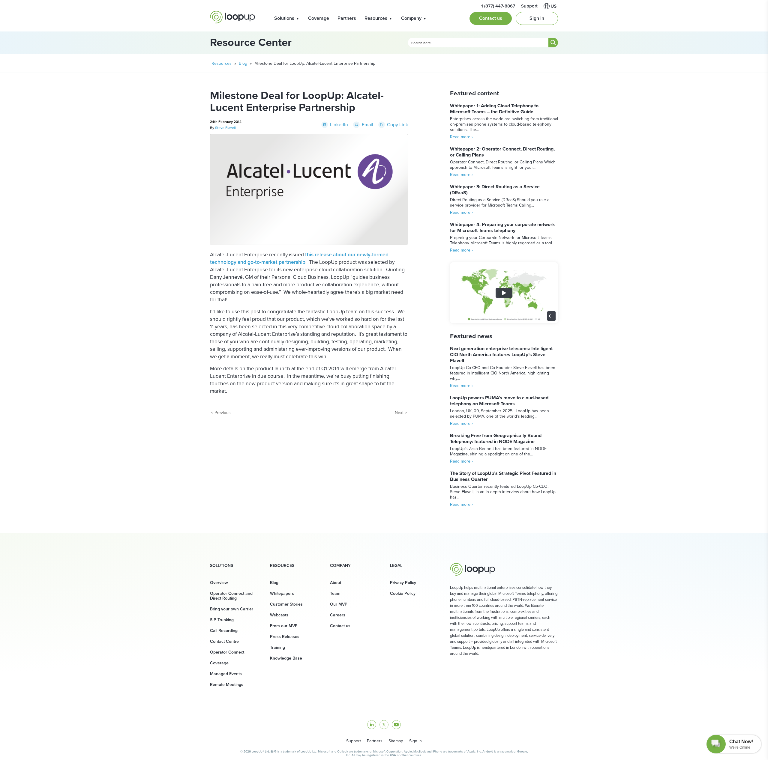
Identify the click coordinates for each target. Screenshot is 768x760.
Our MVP (338, 604)
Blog (243, 63)
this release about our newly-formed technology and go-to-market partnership (299, 258)
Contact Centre (224, 641)
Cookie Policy (403, 593)
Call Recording (224, 630)
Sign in (537, 18)
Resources (375, 18)
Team (335, 593)
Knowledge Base (286, 658)
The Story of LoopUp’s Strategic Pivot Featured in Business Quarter (503, 476)
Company (411, 18)
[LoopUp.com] (232, 17)
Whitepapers (282, 593)
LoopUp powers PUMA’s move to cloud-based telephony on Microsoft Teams (499, 400)
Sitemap (395, 741)
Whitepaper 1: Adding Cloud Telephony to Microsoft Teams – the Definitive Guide (494, 108)
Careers (337, 615)
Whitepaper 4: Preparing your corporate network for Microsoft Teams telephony (502, 227)
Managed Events (226, 674)
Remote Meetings (226, 684)
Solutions (284, 18)
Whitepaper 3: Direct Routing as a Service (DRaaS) (495, 189)
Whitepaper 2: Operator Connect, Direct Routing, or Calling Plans (502, 151)
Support (353, 741)
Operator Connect (227, 652)
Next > (401, 413)
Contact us (490, 18)
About (335, 583)
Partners (347, 18)
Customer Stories (286, 604)
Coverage (318, 18)
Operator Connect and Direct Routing (231, 595)
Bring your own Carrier (231, 609)
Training (277, 647)
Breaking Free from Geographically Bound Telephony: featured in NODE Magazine (496, 438)
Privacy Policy (403, 583)
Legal (396, 565)
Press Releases (284, 636)
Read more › (461, 137)
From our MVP (284, 626)
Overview (219, 583)
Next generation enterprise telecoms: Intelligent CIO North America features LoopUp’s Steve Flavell (501, 354)
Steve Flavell (225, 127)
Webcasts (279, 615)
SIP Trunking (222, 620)
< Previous (221, 413)
